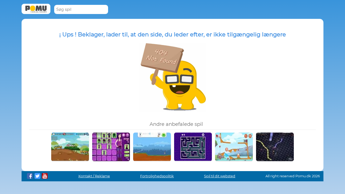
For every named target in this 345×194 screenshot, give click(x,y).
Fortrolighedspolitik (157, 176)
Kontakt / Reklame (94, 176)
